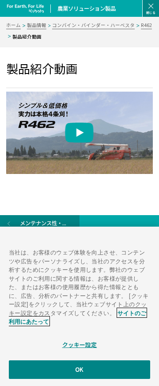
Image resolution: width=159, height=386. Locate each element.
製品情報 (36, 25)
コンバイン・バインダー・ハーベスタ (93, 25)
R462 (146, 25)
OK (79, 369)
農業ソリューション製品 (86, 8)
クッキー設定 (79, 344)
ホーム (13, 25)
